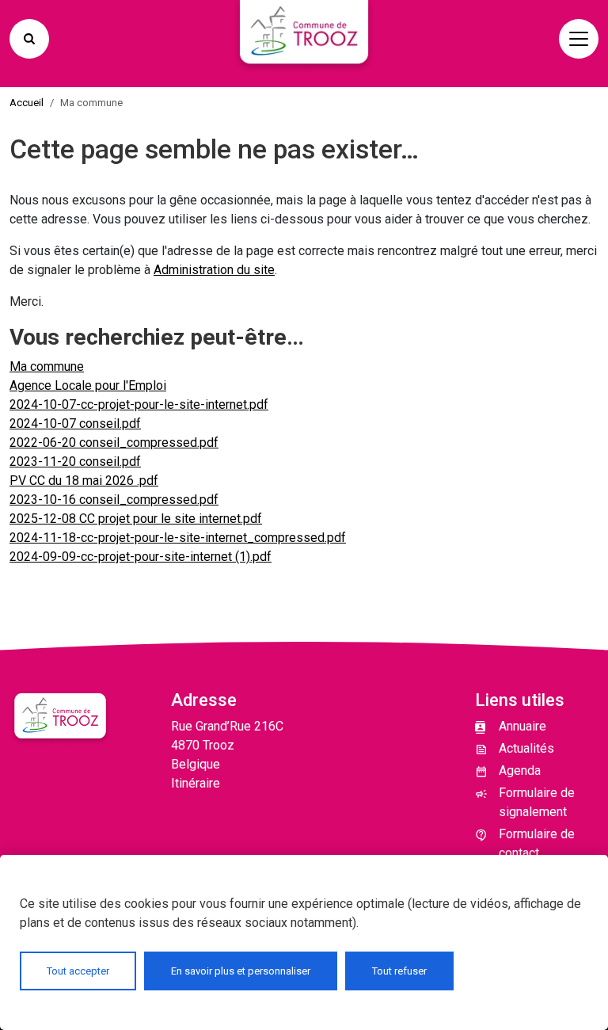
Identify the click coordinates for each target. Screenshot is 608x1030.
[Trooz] (304, 39)
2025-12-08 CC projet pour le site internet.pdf (136, 518)
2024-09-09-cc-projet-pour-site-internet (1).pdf (141, 556)
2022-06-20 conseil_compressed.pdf (114, 442)
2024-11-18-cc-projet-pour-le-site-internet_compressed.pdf (178, 537)
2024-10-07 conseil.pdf (75, 423)
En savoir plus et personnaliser (240, 971)
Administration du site (214, 269)
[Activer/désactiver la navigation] (578, 39)
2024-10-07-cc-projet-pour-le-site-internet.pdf (139, 404)
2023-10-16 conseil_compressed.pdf (114, 499)
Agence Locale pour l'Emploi (88, 385)
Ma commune (47, 366)
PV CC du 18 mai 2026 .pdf (84, 480)
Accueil (27, 103)
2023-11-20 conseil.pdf (75, 461)
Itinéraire (195, 783)
